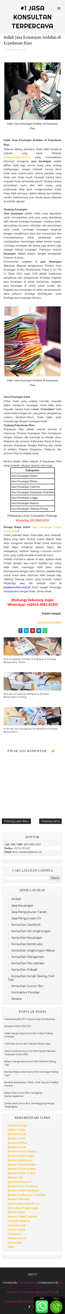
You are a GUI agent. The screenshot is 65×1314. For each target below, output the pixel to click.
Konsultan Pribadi (24, 969)
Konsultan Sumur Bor (27, 986)
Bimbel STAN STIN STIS (18, 1026)
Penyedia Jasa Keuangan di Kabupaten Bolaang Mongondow (31, 730)
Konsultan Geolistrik (26, 924)
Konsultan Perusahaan (28, 963)
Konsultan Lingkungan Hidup (33, 950)
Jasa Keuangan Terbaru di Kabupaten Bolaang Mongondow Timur (30, 660)
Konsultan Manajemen (27, 957)
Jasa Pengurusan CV (26, 918)
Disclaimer (11, 1301)
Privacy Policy (48, 1292)
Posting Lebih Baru (16, 821)
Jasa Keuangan (18, 49)
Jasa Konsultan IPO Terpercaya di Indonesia (30, 1019)
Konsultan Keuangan (26, 937)
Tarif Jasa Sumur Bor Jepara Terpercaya (28, 1043)
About (32, 1274)
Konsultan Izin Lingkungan (31, 931)
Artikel (16, 899)
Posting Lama (50, 821)
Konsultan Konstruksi (26, 944)
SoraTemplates (27, 1282)
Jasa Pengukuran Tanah (29, 912)
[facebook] (29, 1307)
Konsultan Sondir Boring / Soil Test (31, 977)
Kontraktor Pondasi (25, 992)
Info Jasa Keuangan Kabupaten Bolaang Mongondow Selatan (26, 695)
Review (16, 999)
